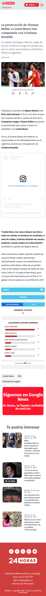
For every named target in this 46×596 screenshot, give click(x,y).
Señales (32, 5)
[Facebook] (19, 93)
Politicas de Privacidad (23, 583)
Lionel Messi (8, 376)
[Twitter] (26, 93)
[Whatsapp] (13, 93)
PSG (19, 376)
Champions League (11, 381)
